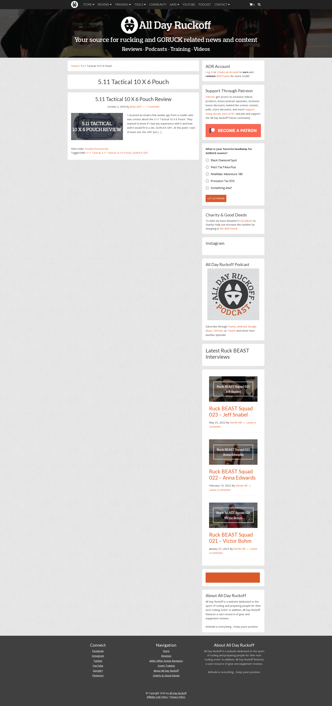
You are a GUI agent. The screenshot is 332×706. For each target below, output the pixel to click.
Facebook (98, 651)
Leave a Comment (220, 490)
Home (75, 66)
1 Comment (152, 106)
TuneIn (232, 330)
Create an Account (228, 72)
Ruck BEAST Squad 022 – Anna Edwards (232, 474)
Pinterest (98, 675)
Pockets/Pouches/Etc (97, 148)
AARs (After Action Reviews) (166, 660)
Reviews (166, 655)
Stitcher (218, 330)
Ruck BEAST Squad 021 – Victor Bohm (231, 537)
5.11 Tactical (93, 152)
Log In (209, 72)
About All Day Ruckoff (166, 670)
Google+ (98, 670)
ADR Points (223, 76)
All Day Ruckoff (177, 693)
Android (241, 326)
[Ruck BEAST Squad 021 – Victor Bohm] (233, 515)
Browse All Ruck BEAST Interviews (233, 577)
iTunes (232, 326)
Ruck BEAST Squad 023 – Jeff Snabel (231, 411)
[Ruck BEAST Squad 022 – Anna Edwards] (233, 451)
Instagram (98, 655)
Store (166, 651)
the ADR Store (228, 228)
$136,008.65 (244, 220)
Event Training (166, 665)
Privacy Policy (177, 697)
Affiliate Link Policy (157, 697)
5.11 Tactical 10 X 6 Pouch (116, 152)
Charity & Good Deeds (166, 675)
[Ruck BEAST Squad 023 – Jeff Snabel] (233, 388)
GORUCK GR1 (140, 152)
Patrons (210, 96)
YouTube (98, 665)
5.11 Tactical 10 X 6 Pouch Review (133, 99)
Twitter (97, 660)
